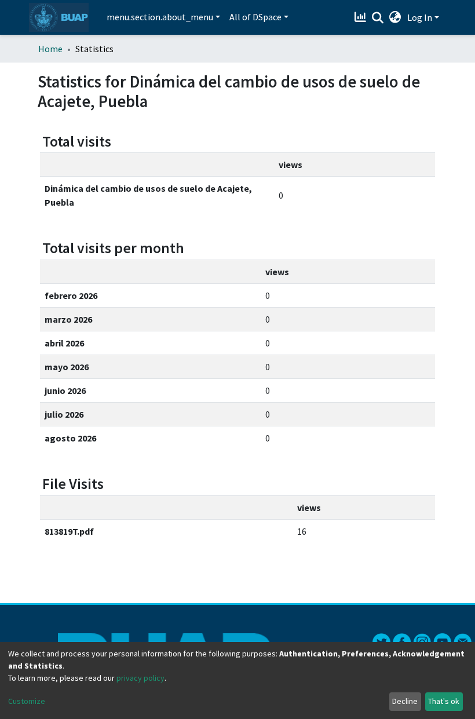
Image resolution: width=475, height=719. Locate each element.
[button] (395, 17)
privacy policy (140, 678)
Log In (419, 17)
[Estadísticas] (361, 17)
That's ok (443, 701)
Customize (26, 701)
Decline (405, 701)
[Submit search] (378, 17)
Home (50, 48)
